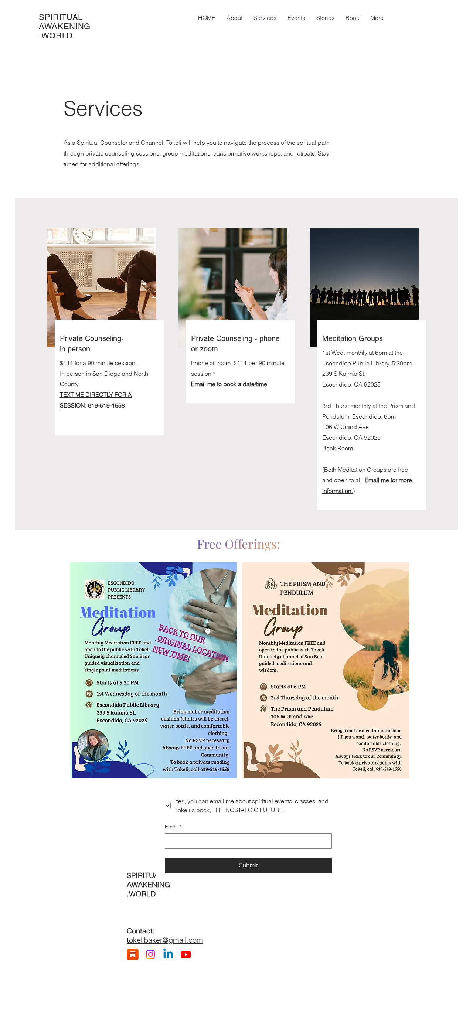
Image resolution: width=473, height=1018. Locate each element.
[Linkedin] (168, 954)
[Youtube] (186, 954)
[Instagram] (150, 954)
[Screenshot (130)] (133, 954)
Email (173, 826)
